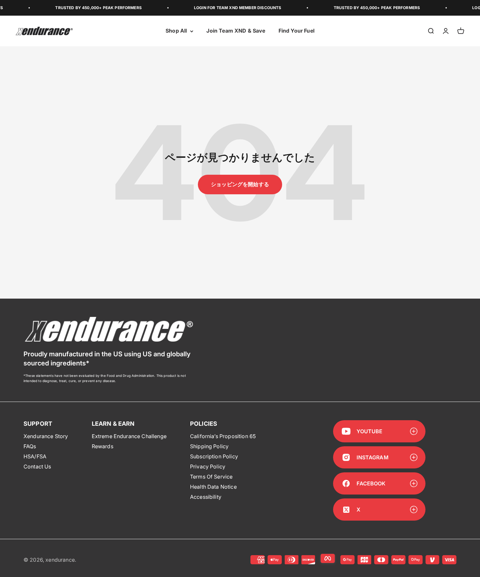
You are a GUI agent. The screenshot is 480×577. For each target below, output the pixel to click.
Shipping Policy (209, 446)
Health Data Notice (213, 486)
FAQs (30, 446)
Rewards (102, 446)
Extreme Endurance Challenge (129, 436)
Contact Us (37, 466)
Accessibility (205, 497)
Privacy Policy (207, 466)
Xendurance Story (46, 436)
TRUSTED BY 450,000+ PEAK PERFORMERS (91, 7)
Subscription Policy (214, 456)
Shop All (176, 31)
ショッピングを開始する (240, 184)
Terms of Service (211, 476)
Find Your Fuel (296, 31)
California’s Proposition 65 (223, 436)
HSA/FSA (35, 456)
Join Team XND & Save (235, 31)
